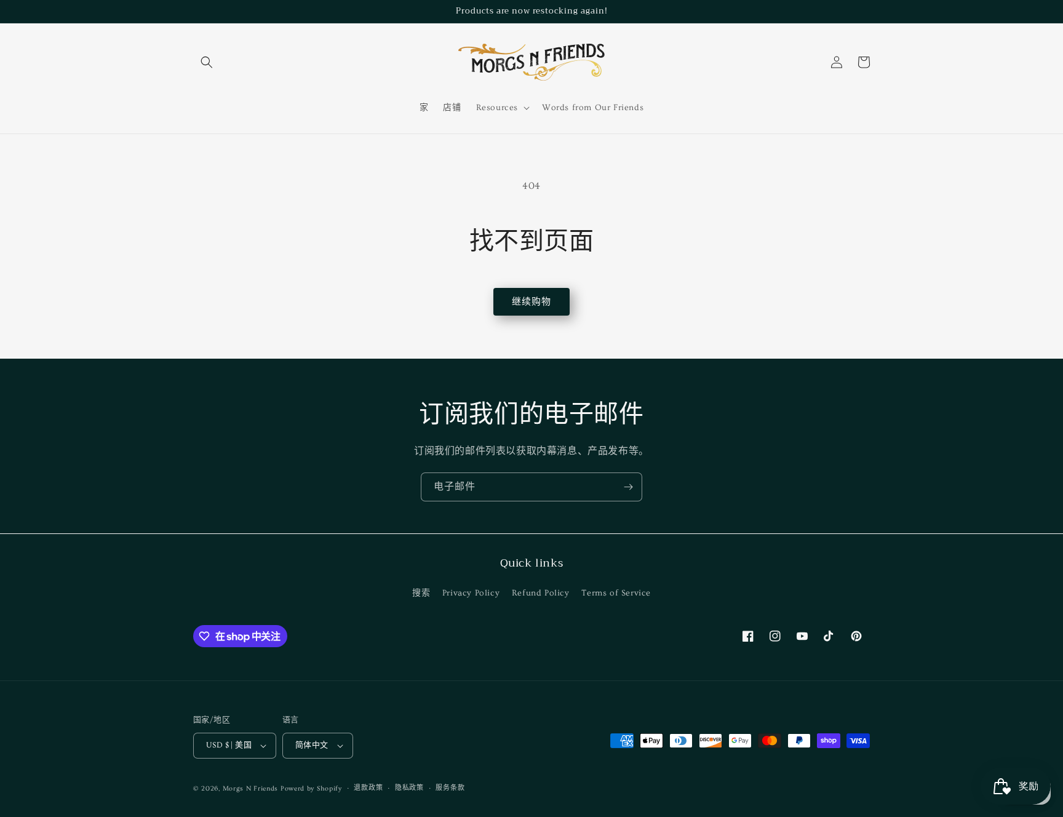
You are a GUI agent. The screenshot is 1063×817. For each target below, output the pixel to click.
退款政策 (368, 788)
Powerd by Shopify (311, 788)
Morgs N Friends (251, 788)
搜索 (421, 593)
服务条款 (450, 788)
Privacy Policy (471, 593)
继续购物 (531, 302)
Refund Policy (541, 593)
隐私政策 (409, 788)
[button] (206, 62)
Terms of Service (616, 593)
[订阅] (628, 486)
